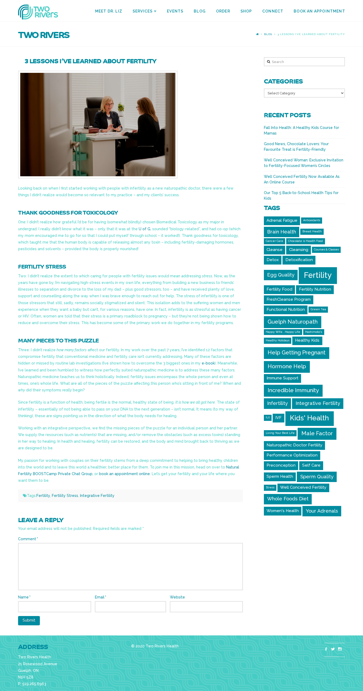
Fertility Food (279, 289)
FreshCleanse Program (289, 299)
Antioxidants (311, 220)
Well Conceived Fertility (303, 487)
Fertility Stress (65, 495)
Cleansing (298, 249)
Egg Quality (280, 275)
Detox (273, 259)
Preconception (281, 465)
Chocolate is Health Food (305, 240)
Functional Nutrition (286, 309)
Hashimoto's (313, 331)
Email (100, 597)
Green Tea (318, 309)
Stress (270, 487)
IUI (268, 417)
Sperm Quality (317, 476)
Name (24, 597)
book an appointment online (124, 474)
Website (177, 597)
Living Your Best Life (280, 432)
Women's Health (283, 510)
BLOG (268, 34)
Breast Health (312, 231)
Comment (28, 539)
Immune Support (282, 378)
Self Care (311, 465)
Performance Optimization (292, 455)
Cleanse (274, 249)
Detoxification (299, 259)
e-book (208, 363)
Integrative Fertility (97, 495)
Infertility (277, 403)
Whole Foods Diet (288, 498)
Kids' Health (309, 418)
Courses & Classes (326, 249)
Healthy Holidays (277, 340)
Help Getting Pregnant (297, 352)
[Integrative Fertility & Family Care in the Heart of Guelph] (38, 11)
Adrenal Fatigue (282, 220)
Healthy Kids (307, 340)
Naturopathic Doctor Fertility (294, 445)
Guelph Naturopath (293, 321)
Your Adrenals (322, 511)
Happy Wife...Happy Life (283, 331)
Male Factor (317, 433)
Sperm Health (280, 476)
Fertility (43, 495)
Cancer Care (274, 240)
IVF (278, 417)
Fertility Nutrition (315, 289)
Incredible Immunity (293, 390)
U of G (144, 229)
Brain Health (281, 231)
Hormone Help (287, 366)
